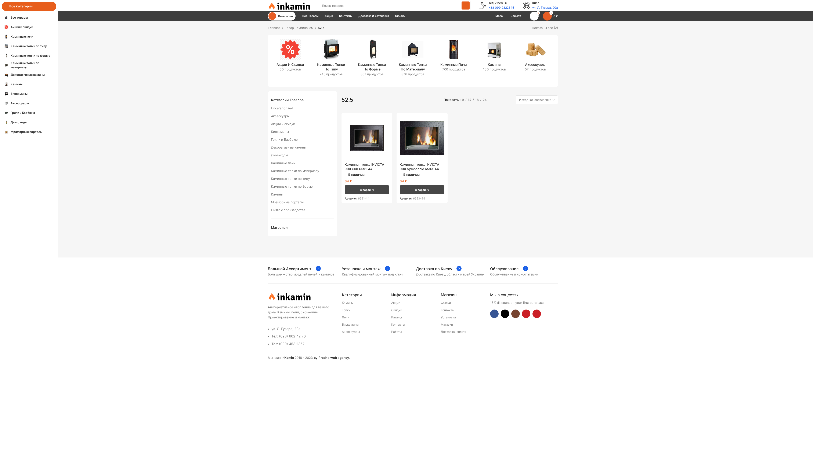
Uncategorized (282, 108)
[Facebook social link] (494, 314)
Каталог (396, 317)
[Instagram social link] (515, 314)
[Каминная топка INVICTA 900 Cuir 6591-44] (367, 138)
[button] (367, 189)
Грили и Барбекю (284, 140)
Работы (396, 331)
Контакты (398, 324)
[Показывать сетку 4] (509, 100)
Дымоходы (279, 155)
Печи (345, 317)
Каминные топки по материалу (295, 171)
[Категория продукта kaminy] (494, 56)
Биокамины (280, 132)
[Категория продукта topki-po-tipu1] (331, 59)
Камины (277, 194)
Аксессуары (280, 116)
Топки (346, 310)
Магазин (447, 324)
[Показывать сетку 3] (502, 100)
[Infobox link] (496, 5)
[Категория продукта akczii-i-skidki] (290, 56)
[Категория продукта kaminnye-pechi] (453, 56)
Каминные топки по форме (292, 186)
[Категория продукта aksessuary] (535, 56)
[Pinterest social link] (536, 314)
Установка (448, 317)
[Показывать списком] (494, 100)
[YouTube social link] (526, 314)
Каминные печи (283, 163)
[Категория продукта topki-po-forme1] (372, 59)
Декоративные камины (288, 147)
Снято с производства (288, 210)
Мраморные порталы (287, 202)
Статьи (446, 302)
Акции (395, 302)
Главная (274, 28)
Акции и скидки (283, 124)
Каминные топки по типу (290, 179)
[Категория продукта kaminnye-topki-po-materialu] (413, 59)
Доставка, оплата (453, 331)
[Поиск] (466, 5)
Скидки (396, 310)
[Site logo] (289, 5)
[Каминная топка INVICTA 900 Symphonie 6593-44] (422, 138)
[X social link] (505, 314)
